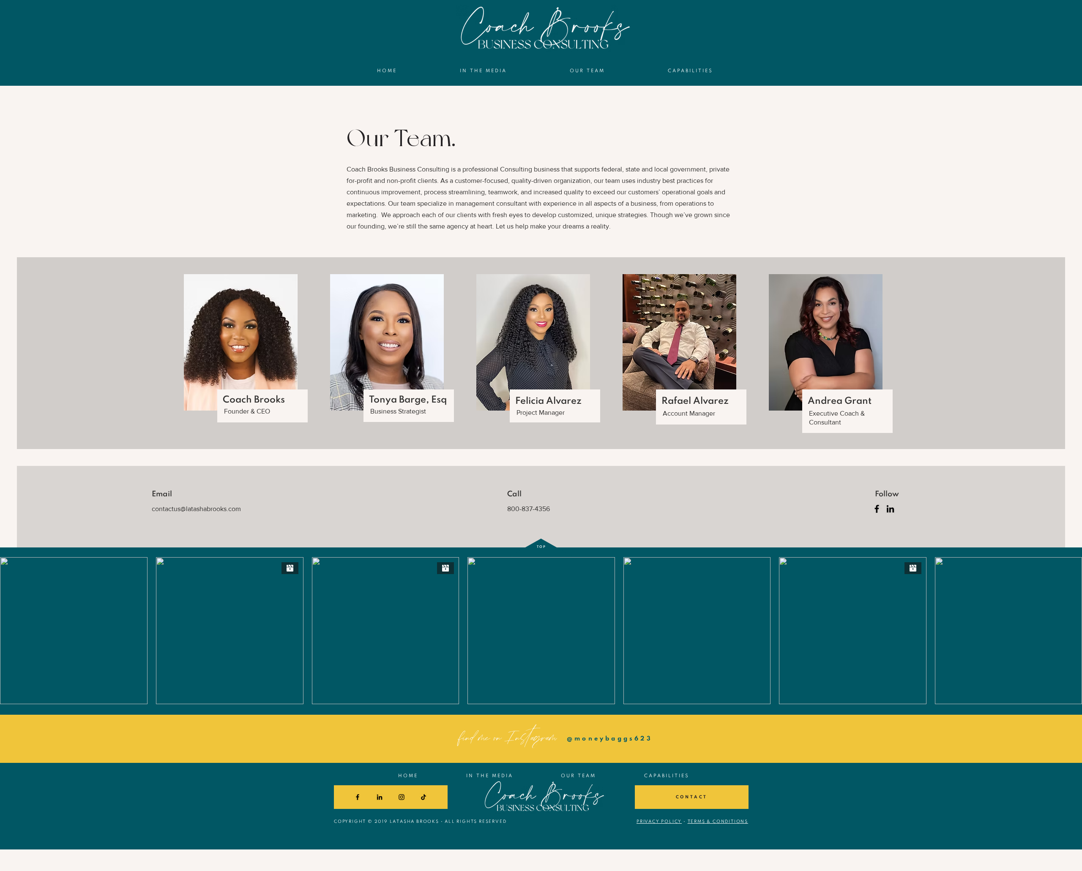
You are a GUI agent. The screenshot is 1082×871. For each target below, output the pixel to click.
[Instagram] (401, 797)
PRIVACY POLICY (659, 821)
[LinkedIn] (890, 509)
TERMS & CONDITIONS (718, 821)
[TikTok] (423, 797)
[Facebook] (877, 509)
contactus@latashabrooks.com (196, 508)
